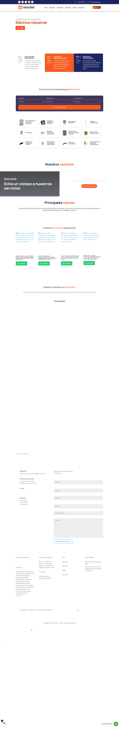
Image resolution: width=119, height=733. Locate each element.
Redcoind (21, 313)
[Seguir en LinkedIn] (20, 562)
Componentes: (78, 98)
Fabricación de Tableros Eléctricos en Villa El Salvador (35, 331)
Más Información (89, 186)
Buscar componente (60, 107)
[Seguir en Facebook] (17, 562)
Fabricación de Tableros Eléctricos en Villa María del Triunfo (37, 310)
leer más (21, 318)
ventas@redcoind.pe (25, 491)
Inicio (45, 8)
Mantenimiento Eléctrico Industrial (89, 180)
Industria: (21, 98)
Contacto (81, 8)
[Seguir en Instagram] (23, 562)
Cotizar (22, 263)
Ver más (20, 28)
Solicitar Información (63, 541)
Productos (60, 8)
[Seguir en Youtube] (27, 562)
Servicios (68, 8)
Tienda (74, 8)
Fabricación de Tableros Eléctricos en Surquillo (33, 437)
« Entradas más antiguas (22, 454)
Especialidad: (50, 98)
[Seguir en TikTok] (30, 562)
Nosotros (52, 8)
